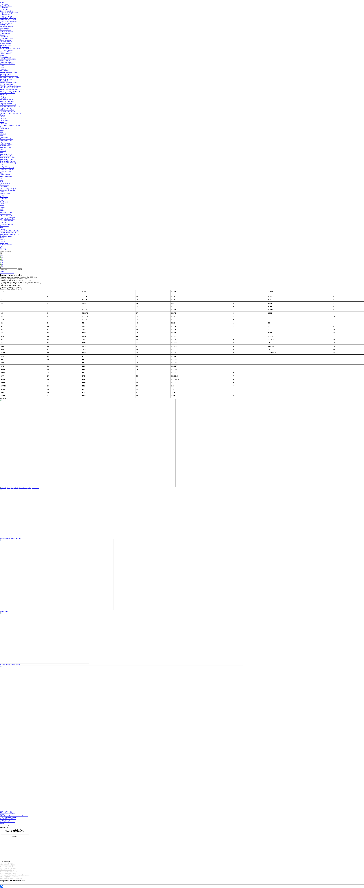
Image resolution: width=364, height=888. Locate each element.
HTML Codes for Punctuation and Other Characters (14, 816)
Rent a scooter (4, 185)
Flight (2, 135)
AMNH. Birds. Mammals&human (10, 86)
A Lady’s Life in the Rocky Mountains (10, 664)
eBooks (2, 229)
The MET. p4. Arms (6, 79)
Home (2, 2)
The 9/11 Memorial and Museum (10, 91)
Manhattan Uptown (6, 103)
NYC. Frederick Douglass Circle (10, 106)
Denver (2, 117)
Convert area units (5, 40)
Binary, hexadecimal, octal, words (10, 48)
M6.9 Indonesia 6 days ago (8, 865)
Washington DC (5, 128)
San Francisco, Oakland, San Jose (10, 125)
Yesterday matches (5, 214)
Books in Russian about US (8, 232)
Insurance (3, 134)
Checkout (3, 151)
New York (3, 98)
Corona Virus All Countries (7, 822)
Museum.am (3, 94)
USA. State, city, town (6, 50)
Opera (2, 203)
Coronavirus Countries (7, 169)
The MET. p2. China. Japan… (9, 76)
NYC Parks (3, 166)
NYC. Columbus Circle (7, 110)
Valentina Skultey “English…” (9, 19)
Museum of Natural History (8, 82)
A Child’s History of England (7, 813)
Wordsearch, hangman (6, 26)
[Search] (1, 253)
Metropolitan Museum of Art (8, 72)
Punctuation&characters (7, 62)
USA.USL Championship (7, 217)
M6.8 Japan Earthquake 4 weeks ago (11, 878)
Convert (2, 35)
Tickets (2, 814)
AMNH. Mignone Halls (7, 84)
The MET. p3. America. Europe (9, 77)
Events (2, 192)
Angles (2, 65)
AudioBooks (4, 7)
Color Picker (4, 36)
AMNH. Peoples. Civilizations (9, 88)
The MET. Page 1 (5, 74)
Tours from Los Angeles (7, 157)
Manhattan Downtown (7, 101)
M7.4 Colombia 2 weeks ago (8, 871)
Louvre (2, 96)
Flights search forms (6, 140)
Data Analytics (4, 28)
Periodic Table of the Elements (8, 819)
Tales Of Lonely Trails (6, 11)
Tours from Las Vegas (6, 156)
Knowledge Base (5, 33)
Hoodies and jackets (6, 244)
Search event (4, 202)
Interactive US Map (6, 52)
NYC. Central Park (6, 108)
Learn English (4, 4)
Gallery (2, 67)
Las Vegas (3, 118)
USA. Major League (6, 215)
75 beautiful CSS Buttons (7, 64)
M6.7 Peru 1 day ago (6, 863)
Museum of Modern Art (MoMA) (10, 89)
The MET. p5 (4, 81)
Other (1, 164)
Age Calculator (4, 47)
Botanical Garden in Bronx (8, 111)
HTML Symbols (5, 60)
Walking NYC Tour (6, 144)
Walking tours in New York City (9, 234)
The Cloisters (4, 70)
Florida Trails (4, 9)
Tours (1, 152)
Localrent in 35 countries (7, 190)
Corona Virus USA (5, 820)
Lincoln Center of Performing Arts (10, 113)
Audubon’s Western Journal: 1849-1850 (10, 538)
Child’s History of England (8, 18)
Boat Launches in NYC (7, 168)
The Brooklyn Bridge (6, 99)
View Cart (3, 249)
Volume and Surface (6, 45)
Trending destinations (6, 139)
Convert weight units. (6, 38)
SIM (1, 132)
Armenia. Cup (4, 226)
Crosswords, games (6, 23)
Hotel (1, 180)
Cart (1, 149)
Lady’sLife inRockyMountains (9, 13)
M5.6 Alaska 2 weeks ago (8, 873)
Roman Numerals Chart (7, 273)
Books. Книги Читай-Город (9, 21)
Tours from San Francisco (7, 161)
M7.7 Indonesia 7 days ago (8, 868)
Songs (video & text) (6, 6)
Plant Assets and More (6, 31)
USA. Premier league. (6, 221)
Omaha (2, 122)
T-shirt (2, 238)
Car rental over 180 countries (8, 188)
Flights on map (4, 137)
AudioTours (3, 198)
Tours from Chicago (6, 154)
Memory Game (4, 24)
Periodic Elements (5, 57)
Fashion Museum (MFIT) (7, 93)
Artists (2, 195)
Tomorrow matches (6, 212)
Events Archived (5, 174)
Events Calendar (5, 193)
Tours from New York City (8, 163)
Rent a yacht (3, 186)
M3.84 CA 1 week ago (7, 870)
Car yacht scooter (5, 183)
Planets (2, 55)
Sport (1, 209)
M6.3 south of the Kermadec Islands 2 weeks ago (15, 875)
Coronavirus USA (5, 171)
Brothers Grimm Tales (6, 16)
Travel (2, 130)
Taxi (1, 181)
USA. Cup (3, 222)
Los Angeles (3, 120)
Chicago (2, 115)
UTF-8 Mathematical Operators (8, 817)
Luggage (2, 142)
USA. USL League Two (7, 219)
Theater (2, 205)
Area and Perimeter (6, 43)
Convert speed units (6, 42)
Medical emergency (6, 176)
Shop (1, 227)
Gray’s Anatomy (5, 14)
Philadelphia (3, 123)
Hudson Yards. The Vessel (8, 105)
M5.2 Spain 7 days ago (7, 866)
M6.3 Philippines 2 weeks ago (9, 876)
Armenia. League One (6, 224)
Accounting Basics (5, 30)
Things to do (4, 197)
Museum (2, 207)
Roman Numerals (5, 53)
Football (2, 210)
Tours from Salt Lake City (8, 159)
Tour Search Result (5, 147)
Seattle (2, 127)
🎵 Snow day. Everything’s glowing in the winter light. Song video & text (19, 488)
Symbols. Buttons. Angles (8, 59)
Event (2, 200)
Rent (1, 178)
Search (20, 269)
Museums (3, 69)
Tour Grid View (5, 146)
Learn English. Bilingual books (9, 231)
